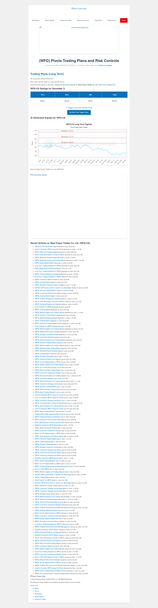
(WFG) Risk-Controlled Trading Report (48, 348)
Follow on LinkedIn (105, 65)
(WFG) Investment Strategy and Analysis (48, 384)
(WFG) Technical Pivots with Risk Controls (49, 502)
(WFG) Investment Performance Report (48, 293)
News (36, 588)
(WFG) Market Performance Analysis (47, 332)
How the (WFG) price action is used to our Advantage (53, 288)
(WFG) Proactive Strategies (44, 356)
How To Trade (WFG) (42, 469)
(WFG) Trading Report (42, 321)
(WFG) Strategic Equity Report (45, 494)
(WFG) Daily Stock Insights (44, 268)
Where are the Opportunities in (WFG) (48, 362)
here (113, 85)
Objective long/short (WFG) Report (46, 425)
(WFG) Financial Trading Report (46, 439)
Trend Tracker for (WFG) (43, 307)
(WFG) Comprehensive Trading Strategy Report (51, 403)
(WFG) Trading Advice (42, 296)
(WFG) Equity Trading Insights (45, 518)
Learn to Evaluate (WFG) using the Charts (49, 249)
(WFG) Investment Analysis (44, 337)
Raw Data (98, 20)
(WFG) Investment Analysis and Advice (48, 400)
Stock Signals (49, 20)
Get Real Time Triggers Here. (79, 112)
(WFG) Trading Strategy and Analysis (47, 274)
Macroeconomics (83, 20)
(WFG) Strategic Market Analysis (46, 510)
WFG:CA (102, 85)
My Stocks (35, 20)
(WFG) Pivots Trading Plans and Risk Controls (50, 571)
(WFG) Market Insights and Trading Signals (49, 312)
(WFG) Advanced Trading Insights (46, 252)
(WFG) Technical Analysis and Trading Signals (50, 376)
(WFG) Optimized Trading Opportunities (48, 323)
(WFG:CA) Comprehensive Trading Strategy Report (52, 573)
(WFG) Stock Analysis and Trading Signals (49, 406)
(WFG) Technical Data (42, 282)
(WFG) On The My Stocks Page (45, 246)
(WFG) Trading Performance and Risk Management (52, 466)
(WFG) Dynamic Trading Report (45, 290)
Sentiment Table (65, 20)
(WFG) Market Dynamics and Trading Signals (50, 260)
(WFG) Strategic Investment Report (47, 285)
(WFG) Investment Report (43, 279)
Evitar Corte (112, 20)
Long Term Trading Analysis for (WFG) (48, 266)
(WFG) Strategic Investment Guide (46, 334)
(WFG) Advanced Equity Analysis (46, 257)
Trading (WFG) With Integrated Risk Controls (50, 414)
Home (124, 20)
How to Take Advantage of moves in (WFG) (50, 255)
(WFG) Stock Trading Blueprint (45, 392)
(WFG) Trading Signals (42, 310)
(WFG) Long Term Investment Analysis (48, 373)
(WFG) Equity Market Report (44, 263)
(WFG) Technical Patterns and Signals (48, 304)
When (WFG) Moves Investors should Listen (50, 422)
